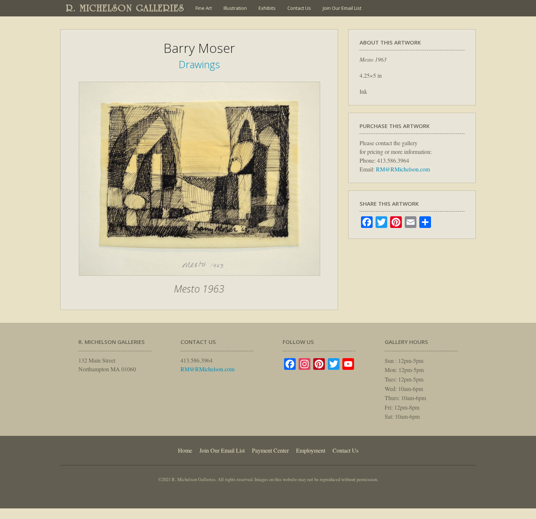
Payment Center (270, 450)
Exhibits (267, 8)
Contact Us (299, 8)
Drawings (199, 64)
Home (185, 450)
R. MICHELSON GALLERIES (125, 8)
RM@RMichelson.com (403, 169)
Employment (310, 450)
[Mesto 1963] (199, 279)
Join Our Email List (342, 8)
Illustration (235, 8)
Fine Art (203, 8)
